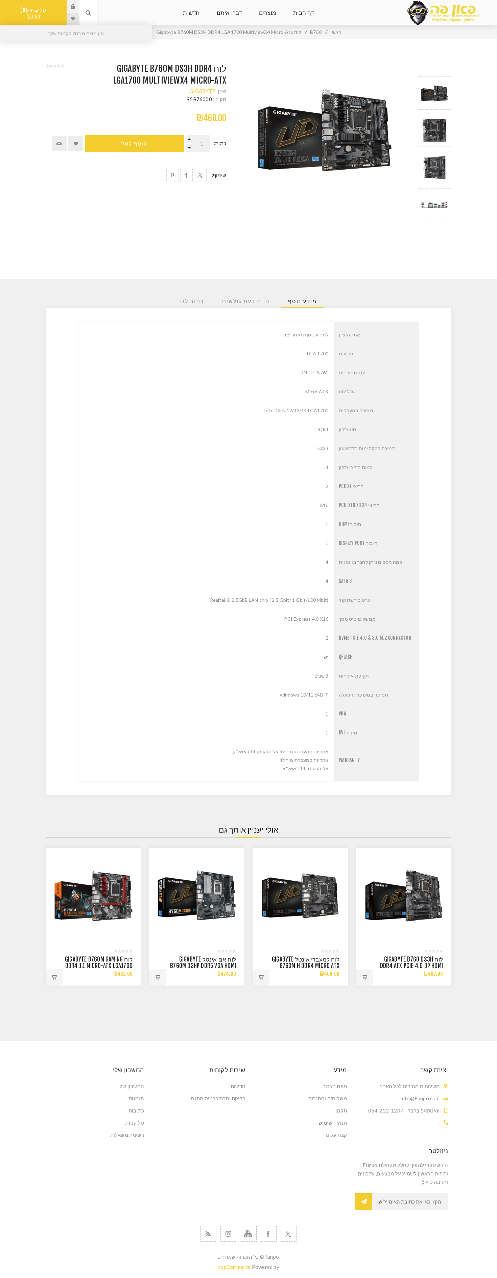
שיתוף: (219, 175)
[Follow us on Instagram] (228, 1234)
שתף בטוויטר (200, 175)
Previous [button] (434, 68)
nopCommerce (234, 1267)
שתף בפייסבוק (186, 175)
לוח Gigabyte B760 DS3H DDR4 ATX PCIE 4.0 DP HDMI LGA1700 (411, 966)
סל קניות (34, 13)
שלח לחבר (59, 143)
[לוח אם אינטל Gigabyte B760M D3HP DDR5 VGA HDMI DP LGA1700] (196, 895)
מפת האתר (335, 1086)
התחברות (68, 6)
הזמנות (136, 1098)
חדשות (238, 1086)
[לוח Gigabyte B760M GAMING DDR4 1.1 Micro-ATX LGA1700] (93, 895)
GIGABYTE (202, 91)
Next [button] (434, 229)
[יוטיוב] (249, 1234)
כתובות (136, 1110)
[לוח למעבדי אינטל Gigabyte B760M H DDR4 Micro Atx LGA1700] (300, 895)
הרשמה (363, 1201)
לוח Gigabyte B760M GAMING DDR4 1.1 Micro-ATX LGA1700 (99, 962)
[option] (434, 93)
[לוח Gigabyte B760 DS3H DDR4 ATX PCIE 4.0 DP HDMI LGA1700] (403, 895)
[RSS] (208, 1234)
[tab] (302, 301)
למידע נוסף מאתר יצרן (305, 334)
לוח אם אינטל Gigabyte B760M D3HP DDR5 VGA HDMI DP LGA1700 (203, 966)
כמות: (220, 143)
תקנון (341, 1110)
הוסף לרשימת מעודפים (75, 143)
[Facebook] (269, 1234)
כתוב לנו (192, 301)
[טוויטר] (289, 1234)
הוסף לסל (134, 143)
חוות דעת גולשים (246, 301)
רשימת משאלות (127, 1135)
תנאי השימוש (332, 1123)
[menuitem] (299, 1086)
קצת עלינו (336, 1135)
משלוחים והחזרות (327, 1098)
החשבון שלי (131, 1086)
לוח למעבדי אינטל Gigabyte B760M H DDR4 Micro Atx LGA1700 (305, 966)
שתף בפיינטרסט (172, 175)
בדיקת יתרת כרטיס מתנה (218, 1098)
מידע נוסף (302, 301)
